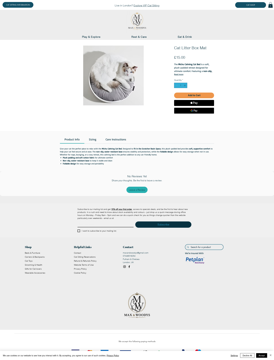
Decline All (247, 355)
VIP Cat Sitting (151, 5)
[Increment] (185, 85)
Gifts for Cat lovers (33, 269)
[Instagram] (124, 266)
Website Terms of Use (84, 265)
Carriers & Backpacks (35, 257)
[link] (72, 139)
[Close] (270, 355)
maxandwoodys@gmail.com (135, 252)
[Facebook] (129, 266)
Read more (178, 74)
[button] (270, 5)
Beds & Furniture (32, 253)
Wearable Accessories (35, 273)
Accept (262, 355)
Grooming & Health (33, 265)
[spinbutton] (180, 85)
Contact (77, 253)
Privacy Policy (80, 269)
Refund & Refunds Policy (85, 261)
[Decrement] (176, 85)
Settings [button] (234, 355)
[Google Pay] (194, 111)
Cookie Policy (80, 273)
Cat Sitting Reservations (85, 257)
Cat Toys (29, 261)
